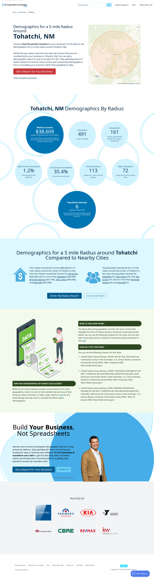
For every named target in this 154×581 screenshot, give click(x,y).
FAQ (134, 5)
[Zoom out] (138, 30)
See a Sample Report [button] (95, 295)
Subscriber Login (58, 565)
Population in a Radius (36, 565)
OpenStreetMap (122, 83)
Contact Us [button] (63, 469)
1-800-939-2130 (145, 5)
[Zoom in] (138, 27)
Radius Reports (122, 5)
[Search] (109, 5)
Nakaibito (61, 276)
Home (14, 12)
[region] (114, 54)
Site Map (79, 565)
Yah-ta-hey (73, 273)
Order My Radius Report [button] (64, 295)
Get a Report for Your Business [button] (34, 71)
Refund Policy (90, 565)
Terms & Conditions (22, 570)
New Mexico (22, 12)
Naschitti (38, 282)
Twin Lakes (61, 279)
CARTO (138, 83)
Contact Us (70, 565)
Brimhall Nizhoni (37, 279)
